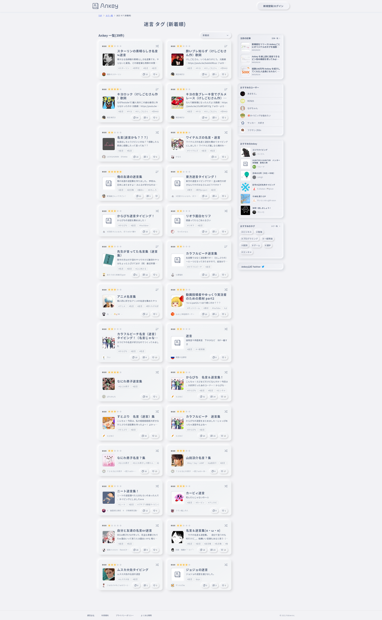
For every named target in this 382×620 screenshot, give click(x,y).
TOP (100, 15)
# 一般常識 (268, 238)
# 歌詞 (244, 245)
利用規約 (105, 615)
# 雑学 (268, 245)
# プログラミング (250, 238)
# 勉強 (259, 231)
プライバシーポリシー (125, 615)
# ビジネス (247, 231)
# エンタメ (247, 252)
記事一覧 (275, 38)
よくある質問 (146, 615)
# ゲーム (256, 245)
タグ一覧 (109, 15)
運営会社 (90, 615)
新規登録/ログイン (273, 6)
